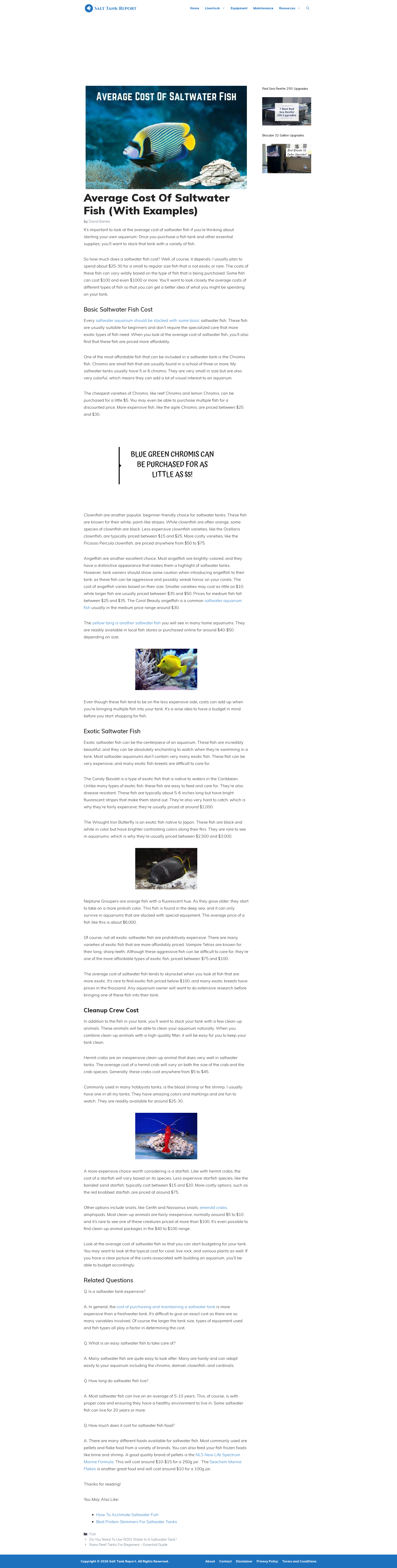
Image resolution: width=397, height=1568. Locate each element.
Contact (225, 1561)
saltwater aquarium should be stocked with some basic (148, 320)
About (210, 1561)
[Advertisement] (198, 47)
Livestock (212, 8)
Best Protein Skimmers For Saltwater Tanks (136, 1521)
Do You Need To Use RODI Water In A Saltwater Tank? (133, 1539)
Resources (287, 8)
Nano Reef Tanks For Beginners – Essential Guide (128, 1544)
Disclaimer (244, 1561)
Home (194, 8)
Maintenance (263, 8)
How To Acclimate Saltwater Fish (127, 1514)
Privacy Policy (267, 1561)
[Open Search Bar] (307, 8)
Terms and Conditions (299, 1561)
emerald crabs (213, 1207)
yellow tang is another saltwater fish (126, 622)
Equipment (239, 8)
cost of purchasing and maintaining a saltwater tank (166, 1306)
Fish (92, 1534)
